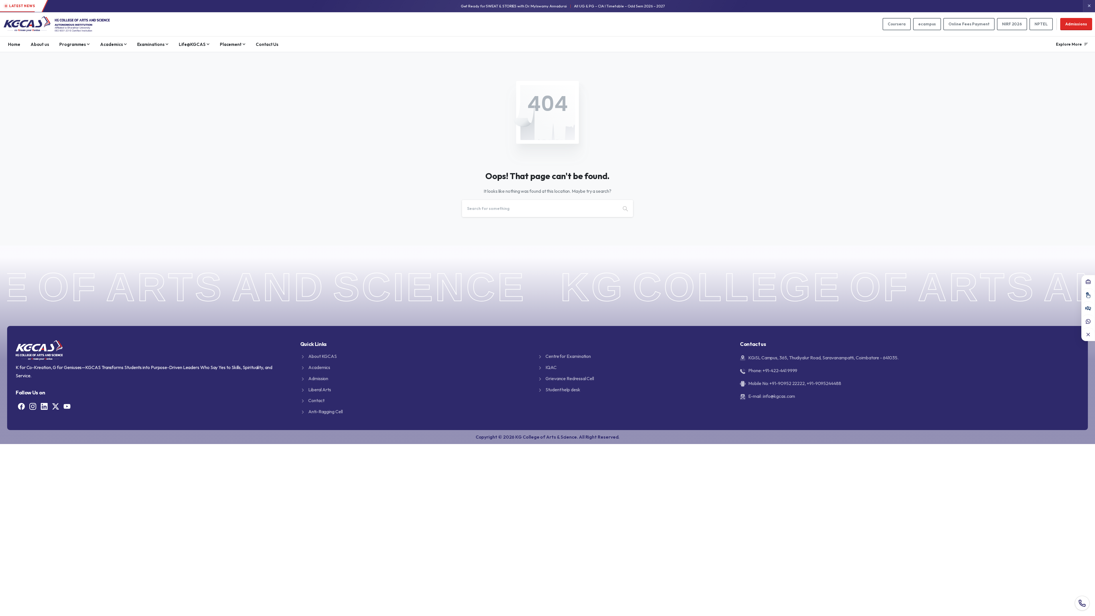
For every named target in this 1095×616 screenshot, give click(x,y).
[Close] (1088, 334)
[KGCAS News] (1088, 308)
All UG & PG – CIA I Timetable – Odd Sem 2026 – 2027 (619, 6)
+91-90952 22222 (787, 383)
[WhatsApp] (1088, 321)
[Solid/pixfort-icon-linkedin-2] (44, 406)
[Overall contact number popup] (1082, 603)
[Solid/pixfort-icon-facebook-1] (21, 406)
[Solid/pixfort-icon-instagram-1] (32, 406)
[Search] (625, 208)
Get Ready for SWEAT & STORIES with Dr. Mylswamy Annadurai (514, 6)
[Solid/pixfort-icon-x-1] (55, 406)
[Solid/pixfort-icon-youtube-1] (67, 406)
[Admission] (1088, 294)
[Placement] (1088, 281)
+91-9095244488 (824, 383)
